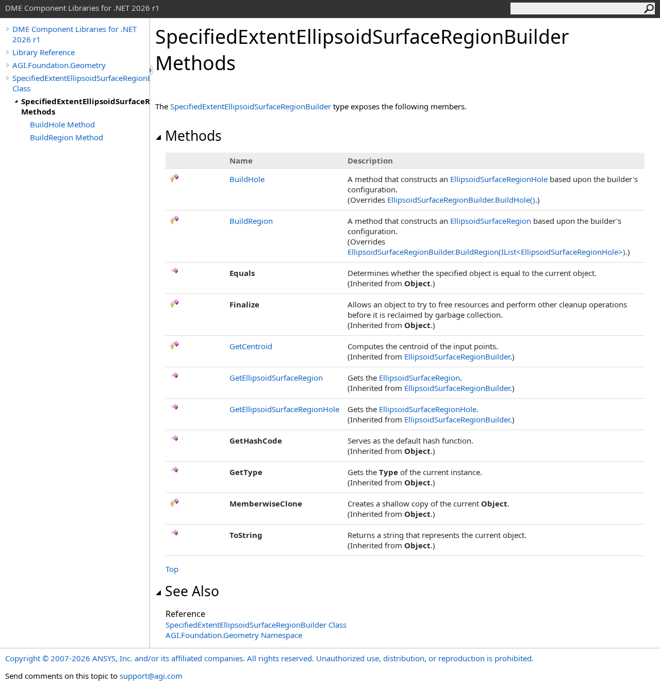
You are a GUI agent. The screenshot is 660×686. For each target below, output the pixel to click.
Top (172, 569)
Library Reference (43, 52)
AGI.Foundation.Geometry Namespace (234, 635)
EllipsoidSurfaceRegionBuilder (457, 356)
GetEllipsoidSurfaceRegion (276, 377)
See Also (192, 591)
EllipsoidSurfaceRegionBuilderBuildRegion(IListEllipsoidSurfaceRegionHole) (486, 252)
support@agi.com (151, 676)
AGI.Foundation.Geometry (59, 65)
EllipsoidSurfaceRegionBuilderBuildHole (461, 199)
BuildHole (247, 179)
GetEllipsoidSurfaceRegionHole (284, 409)
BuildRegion (251, 221)
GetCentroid (250, 346)
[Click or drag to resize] (152, 70)
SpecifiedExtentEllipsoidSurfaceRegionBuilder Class (81, 83)
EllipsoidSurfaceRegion (490, 221)
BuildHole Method (62, 124)
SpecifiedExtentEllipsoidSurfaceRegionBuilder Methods (85, 106)
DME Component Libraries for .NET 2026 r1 (74, 34)
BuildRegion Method (66, 137)
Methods (193, 135)
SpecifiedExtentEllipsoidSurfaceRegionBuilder (250, 106)
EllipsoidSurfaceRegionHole (499, 179)
